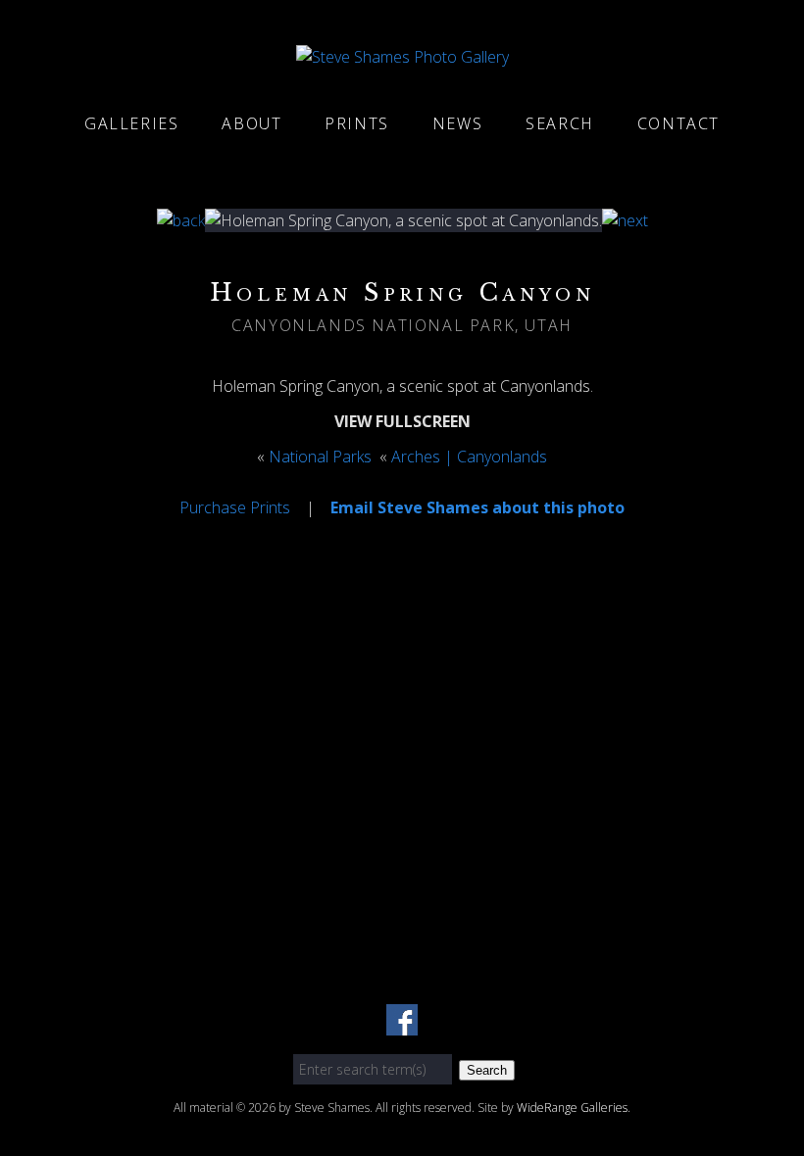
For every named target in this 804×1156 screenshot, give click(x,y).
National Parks (320, 456)
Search (560, 123)
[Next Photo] (625, 220)
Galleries (131, 123)
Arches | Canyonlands (469, 456)
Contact (678, 123)
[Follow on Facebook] (402, 1024)
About (251, 123)
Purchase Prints (234, 507)
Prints (357, 123)
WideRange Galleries (572, 1107)
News (457, 123)
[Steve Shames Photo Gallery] (402, 57)
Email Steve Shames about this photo (477, 507)
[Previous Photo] (181, 220)
